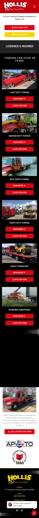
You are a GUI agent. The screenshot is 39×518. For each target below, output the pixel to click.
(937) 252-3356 (19, 496)
